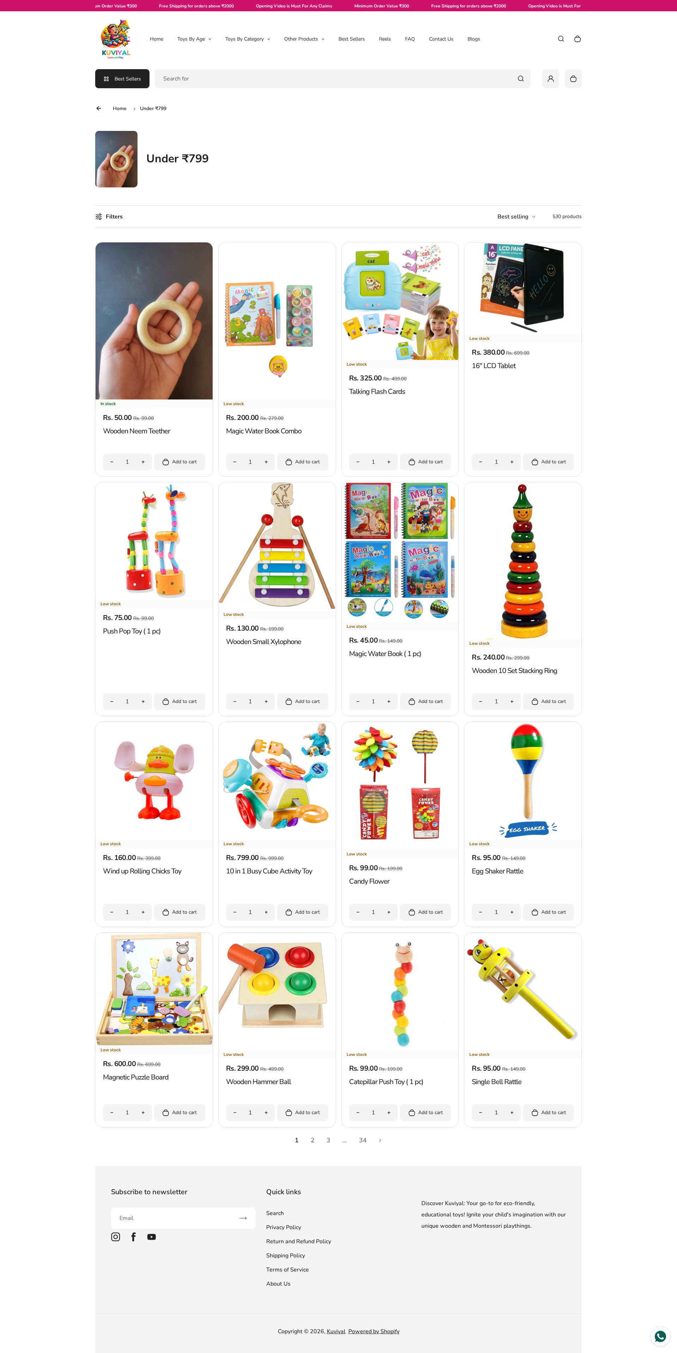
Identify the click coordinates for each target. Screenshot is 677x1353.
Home (156, 39)
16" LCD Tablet (494, 366)
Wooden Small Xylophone (263, 642)
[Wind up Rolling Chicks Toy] (154, 838)
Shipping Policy (285, 1255)
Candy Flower (369, 881)
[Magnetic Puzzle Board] (154, 1044)
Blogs (474, 39)
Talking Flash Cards (377, 391)
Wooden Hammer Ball (258, 1082)
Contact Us (441, 39)
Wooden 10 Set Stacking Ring (514, 670)
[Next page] (380, 1140)
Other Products (301, 39)
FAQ (410, 39)
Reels (385, 39)
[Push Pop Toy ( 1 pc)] (154, 598)
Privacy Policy (283, 1227)
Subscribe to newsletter (149, 1192)
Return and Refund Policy (298, 1241)
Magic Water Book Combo (263, 431)
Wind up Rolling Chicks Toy (142, 871)
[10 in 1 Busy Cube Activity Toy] (277, 838)
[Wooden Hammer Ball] (277, 1048)
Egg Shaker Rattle (497, 871)
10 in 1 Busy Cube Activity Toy (269, 871)
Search (275, 1213)
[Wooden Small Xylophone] (277, 608)
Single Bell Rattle (497, 1082)
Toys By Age (191, 39)
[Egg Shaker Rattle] (523, 838)
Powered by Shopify (374, 1331)
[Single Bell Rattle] (523, 1048)
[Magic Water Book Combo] (277, 398)
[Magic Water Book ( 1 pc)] (400, 620)
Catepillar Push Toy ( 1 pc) (386, 1082)
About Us (278, 1284)
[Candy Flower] (400, 848)
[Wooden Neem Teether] (154, 398)
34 (363, 1140)
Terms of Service (287, 1270)
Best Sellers (351, 39)
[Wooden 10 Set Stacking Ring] (523, 637)
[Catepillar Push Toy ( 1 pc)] (400, 1048)
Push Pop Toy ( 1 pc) (132, 631)
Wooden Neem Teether (136, 431)
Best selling (513, 217)
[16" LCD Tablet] (523, 332)
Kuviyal (336, 1331)
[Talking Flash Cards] (400, 358)
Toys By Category (244, 39)
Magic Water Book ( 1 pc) (385, 654)
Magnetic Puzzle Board (136, 1077)
